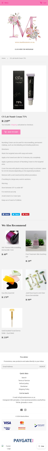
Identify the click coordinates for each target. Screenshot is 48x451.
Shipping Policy (24, 389)
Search (24, 378)
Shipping (14, 125)
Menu (6, 3)
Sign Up (42, 366)
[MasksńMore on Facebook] (21, 410)
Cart (44, 3)
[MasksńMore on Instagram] (25, 410)
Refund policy (24, 383)
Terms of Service (24, 380)
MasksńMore (24, 416)
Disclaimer (24, 386)
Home (3, 58)
